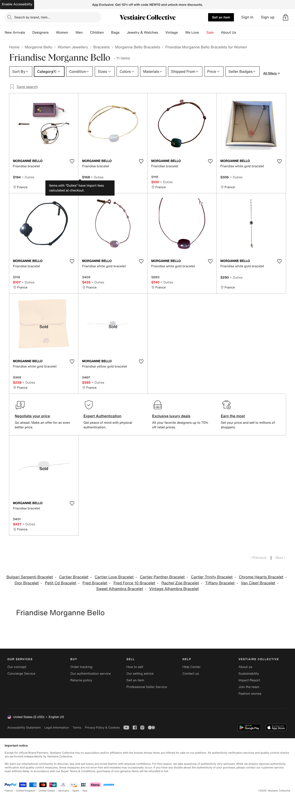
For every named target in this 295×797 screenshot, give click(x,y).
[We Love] (203, 32)
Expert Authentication (102, 416)
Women (62, 32)
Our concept (16, 667)
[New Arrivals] (28, 32)
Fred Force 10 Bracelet (134, 583)
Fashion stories (250, 693)
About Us (228, 32)
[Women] (72, 32)
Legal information (56, 727)
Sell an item (221, 17)
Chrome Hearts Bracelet (261, 577)
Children (97, 32)
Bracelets (101, 47)
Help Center (192, 667)
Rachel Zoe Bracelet (180, 583)
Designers (40, 32)
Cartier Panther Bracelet (162, 577)
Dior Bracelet (27, 583)
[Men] (86, 32)
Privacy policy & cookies (102, 727)
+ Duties (28, 177)
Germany (63, 790)
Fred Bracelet (95, 583)
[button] (285, 17)
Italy (85, 790)
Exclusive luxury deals (171, 416)
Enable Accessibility (17, 4)
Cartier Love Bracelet (113, 577)
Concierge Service (21, 673)
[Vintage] (181, 32)
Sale (210, 32)
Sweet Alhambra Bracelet (119, 589)
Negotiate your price (32, 416)
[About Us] (240, 32)
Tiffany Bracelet (220, 583)
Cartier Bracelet (73, 577)
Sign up (267, 17)
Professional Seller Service (146, 687)
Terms (77, 727)
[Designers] (52, 32)
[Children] (107, 32)
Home (14, 47)
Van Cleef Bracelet (258, 583)
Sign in (247, 17)
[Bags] (123, 32)
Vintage (171, 32)
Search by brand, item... (32, 17)
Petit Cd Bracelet (60, 583)
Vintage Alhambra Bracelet (174, 589)
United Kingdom (25, 790)
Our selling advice (139, 673)
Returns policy (81, 680)
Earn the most (233, 416)
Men (79, 32)
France (9, 790)
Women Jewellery (73, 47)
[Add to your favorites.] (72, 161)
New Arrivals (15, 32)
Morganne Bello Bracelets (137, 47)
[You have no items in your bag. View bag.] (285, 17)
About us (245, 667)
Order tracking (81, 667)
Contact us (191, 673)
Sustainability (249, 673)
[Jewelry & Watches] (161, 32)
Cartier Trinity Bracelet (212, 577)
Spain (75, 790)
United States (47, 790)
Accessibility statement (24, 727)
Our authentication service (90, 673)
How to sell (134, 667)
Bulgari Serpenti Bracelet (29, 577)
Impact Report (249, 680)
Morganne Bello (38, 47)
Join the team (249, 687)
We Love (192, 32)
